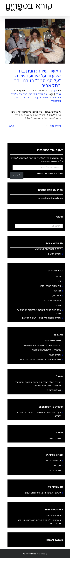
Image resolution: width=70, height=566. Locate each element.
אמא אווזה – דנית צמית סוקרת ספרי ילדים (42, 345)
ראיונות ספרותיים (53, 515)
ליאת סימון (42, 97)
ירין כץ (54, 90)
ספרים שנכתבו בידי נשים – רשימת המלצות (41, 318)
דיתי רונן (33, 94)
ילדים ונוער (56, 295)
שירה (58, 94)
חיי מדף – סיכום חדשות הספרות (46, 350)
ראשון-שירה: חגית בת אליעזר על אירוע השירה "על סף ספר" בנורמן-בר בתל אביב (37, 78)
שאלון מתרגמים (54, 390)
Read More (54, 125)
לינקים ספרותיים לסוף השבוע (48, 249)
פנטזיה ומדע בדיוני (52, 300)
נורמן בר (32, 97)
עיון (59, 281)
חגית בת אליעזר (19, 94)
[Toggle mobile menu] (63, 5)
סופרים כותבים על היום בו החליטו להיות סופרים (40, 359)
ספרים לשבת (55, 355)
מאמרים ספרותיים (52, 340)
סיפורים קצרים (54, 438)
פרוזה (58, 276)
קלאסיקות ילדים (53, 460)
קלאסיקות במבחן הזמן (50, 286)
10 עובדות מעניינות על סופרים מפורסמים (42, 493)
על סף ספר (20, 97)
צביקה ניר (56, 101)
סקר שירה (56, 465)
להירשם (16, 175)
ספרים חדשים (54, 254)
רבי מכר (57, 291)
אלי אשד (42, 94)
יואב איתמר (55, 97)
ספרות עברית (55, 470)
